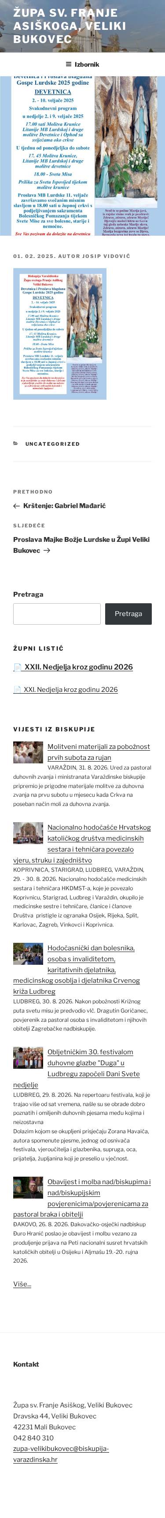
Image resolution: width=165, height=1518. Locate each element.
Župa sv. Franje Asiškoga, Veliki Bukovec (70, 26)
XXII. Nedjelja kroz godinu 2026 (79, 666)
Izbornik (87, 64)
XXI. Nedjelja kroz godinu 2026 (71, 690)
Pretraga (28, 594)
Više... (22, 1284)
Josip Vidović (106, 256)
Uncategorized (53, 444)
